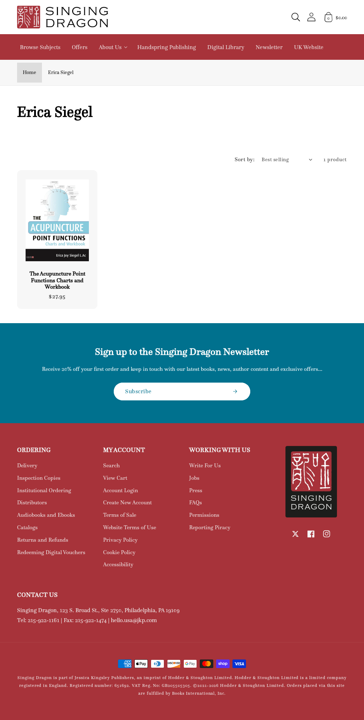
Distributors (32, 502)
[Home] (62, 17)
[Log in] (311, 16)
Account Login (120, 490)
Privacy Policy (120, 539)
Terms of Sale (119, 514)
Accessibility (118, 564)
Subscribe (138, 391)
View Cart (115, 477)
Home (29, 72)
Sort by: (245, 159)
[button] (295, 17)
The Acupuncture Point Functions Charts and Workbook (57, 280)
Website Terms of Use (129, 527)
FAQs (195, 502)
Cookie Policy (119, 552)
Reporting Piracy (209, 527)
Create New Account (127, 502)
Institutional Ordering (44, 490)
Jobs (194, 477)
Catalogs (27, 527)
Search (111, 465)
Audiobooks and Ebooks (46, 514)
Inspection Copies (38, 477)
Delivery (27, 465)
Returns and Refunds (42, 539)
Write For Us (205, 465)
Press (195, 490)
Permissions (204, 514)
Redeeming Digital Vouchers (51, 552)
